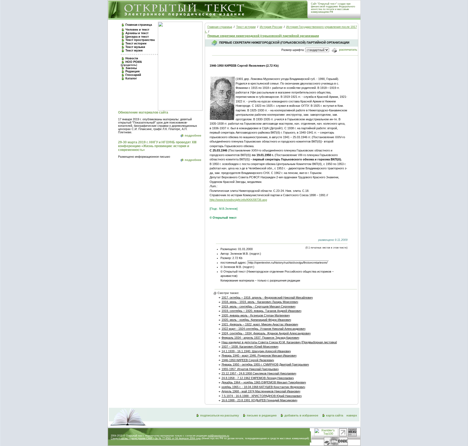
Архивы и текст (136, 33)
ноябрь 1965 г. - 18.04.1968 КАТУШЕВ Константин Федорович (263, 387)
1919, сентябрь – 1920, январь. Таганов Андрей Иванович (261, 310)
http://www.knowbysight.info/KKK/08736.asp (238, 199)
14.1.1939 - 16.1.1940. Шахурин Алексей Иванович (256, 351)
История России (271, 26)
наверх (351, 415)
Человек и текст (137, 29)
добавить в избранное (301, 415)
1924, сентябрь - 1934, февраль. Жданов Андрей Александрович (266, 333)
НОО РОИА (131, 63)
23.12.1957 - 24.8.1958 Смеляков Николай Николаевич (259, 373)
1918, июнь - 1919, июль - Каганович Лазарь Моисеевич (260, 301)
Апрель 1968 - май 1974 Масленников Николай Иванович (261, 391)
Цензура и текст (137, 36)
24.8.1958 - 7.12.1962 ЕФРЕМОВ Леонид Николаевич (258, 378)
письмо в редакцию (262, 415)
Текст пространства (140, 39)
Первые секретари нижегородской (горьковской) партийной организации (263, 35)
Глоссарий (133, 74)
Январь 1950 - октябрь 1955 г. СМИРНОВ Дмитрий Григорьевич (265, 364)
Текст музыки (135, 47)
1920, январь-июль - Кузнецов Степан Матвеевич (256, 315)
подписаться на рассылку (219, 415)
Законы (131, 68)
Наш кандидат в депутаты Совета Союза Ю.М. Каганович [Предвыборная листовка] (279, 342)
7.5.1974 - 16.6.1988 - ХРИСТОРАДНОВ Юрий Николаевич (262, 395)
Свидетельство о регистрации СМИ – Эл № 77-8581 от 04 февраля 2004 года (156, 438)
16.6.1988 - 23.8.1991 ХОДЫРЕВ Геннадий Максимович (259, 400)
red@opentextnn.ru (218, 435)
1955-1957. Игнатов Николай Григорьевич (250, 369)
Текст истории (136, 43)
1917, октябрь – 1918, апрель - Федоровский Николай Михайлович (267, 297)
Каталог (131, 78)
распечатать (347, 49)
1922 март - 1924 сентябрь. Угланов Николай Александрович (264, 328)
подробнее (193, 135)
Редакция (132, 71)
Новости (131, 58)
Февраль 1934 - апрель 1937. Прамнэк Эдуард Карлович (260, 337)
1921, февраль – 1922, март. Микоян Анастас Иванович (260, 324)
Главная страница (138, 24)
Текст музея (133, 50)
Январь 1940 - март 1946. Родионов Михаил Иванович (259, 355)
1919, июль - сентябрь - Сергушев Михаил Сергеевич (258, 306)
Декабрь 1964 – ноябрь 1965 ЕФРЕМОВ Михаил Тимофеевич (264, 382)
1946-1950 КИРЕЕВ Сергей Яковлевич (248, 360)
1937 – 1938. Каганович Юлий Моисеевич (250, 346)
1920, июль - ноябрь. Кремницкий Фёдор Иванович (256, 319)
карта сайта (334, 415)
